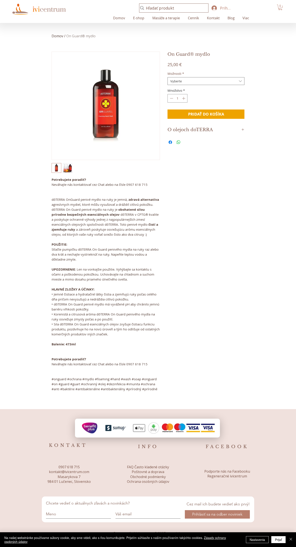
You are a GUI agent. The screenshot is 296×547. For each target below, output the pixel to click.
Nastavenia (257, 539)
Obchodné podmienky (148, 476)
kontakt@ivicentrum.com (69, 471)
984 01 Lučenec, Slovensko (69, 481)
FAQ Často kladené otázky (148, 467)
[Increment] (184, 98)
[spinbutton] (177, 98)
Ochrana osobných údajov (148, 481)
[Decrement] (171, 98)
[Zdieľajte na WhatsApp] (178, 142)
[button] (280, 7)
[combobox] (206, 81)
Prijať (278, 539)
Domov (57, 36)
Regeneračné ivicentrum (227, 476)
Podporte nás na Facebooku (227, 471)
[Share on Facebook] (170, 142)
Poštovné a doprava (148, 471)
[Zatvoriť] (290, 540)
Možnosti (176, 73)
